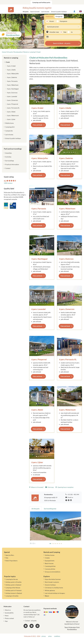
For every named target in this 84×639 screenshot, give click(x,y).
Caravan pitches (50, 569)
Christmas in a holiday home (54, 587)
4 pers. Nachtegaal (39, 259)
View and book (37, 125)
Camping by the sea (11, 579)
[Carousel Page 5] (43, 152)
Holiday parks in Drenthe (13, 582)
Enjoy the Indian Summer (53, 579)
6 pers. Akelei (37, 410)
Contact (7, 168)
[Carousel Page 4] (69, 152)
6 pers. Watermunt (67, 410)
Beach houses (49, 563)
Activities (8, 157)
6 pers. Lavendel (38, 309)
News (7, 615)
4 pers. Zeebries (66, 158)
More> (47, 596)
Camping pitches (50, 566)
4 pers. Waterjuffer (39, 158)
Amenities (8, 153)
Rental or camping (11, 58)
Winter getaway (50, 590)
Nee (64, 32)
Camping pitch (10, 127)
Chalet (8, 62)
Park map (50, 487)
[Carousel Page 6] (45, 152)
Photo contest (9, 618)
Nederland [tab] (49, 16)
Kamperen (63, 21)
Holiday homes (49, 555)
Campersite (9, 131)
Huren (51, 21)
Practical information (12, 164)
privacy (44, 636)
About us (8, 610)
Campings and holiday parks (41, 2)
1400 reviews (8, 183)
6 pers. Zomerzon (66, 309)
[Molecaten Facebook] (66, 500)
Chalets (47, 558)
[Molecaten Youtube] (71, 500)
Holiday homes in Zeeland (13, 593)
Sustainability (9, 613)
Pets (6, 558)
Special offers (9, 555)
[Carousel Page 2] (38, 152)
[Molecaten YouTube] (37, 626)
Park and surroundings (13, 149)
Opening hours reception (65, 487)
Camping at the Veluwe (12, 587)
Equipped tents (49, 560)
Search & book (34, 11)
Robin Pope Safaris (11, 560)
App (6, 621)
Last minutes (45, 11)
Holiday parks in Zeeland (13, 585)
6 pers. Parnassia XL (68, 359)
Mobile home (9, 123)
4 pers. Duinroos (66, 259)
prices (50, 636)
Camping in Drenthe (11, 596)
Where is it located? (37, 487)
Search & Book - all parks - (62, 43)
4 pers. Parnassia (38, 208)
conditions (57, 636)
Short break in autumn (52, 582)
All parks (25, 11)
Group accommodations (52, 572)
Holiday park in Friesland (13, 590)
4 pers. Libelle (65, 108)
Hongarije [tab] (58, 16)
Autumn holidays (50, 585)
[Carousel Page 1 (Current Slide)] (36, 152)
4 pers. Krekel (37, 108)
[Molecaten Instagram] (69, 500)
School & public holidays (59, 11)
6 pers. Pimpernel (39, 359)
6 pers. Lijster (37, 462)
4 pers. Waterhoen (67, 208)
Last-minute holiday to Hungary (55, 593)
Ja (71, 32)
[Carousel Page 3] (40, 152)
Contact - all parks (30, 620)
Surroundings (9, 161)
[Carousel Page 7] (47, 152)
